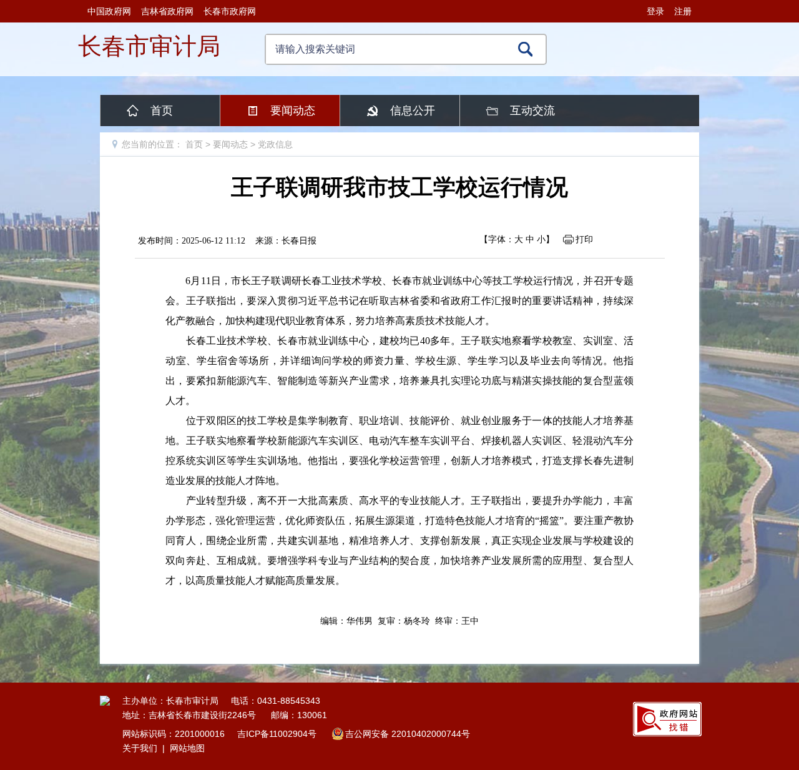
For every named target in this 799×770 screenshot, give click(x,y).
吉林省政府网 (167, 11)
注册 (683, 11)
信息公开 (412, 110)
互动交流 (532, 110)
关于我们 (139, 748)
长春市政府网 (229, 11)
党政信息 (275, 144)
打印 (584, 239)
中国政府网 (109, 11)
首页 (161, 110)
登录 (655, 11)
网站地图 (187, 748)
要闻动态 (292, 110)
